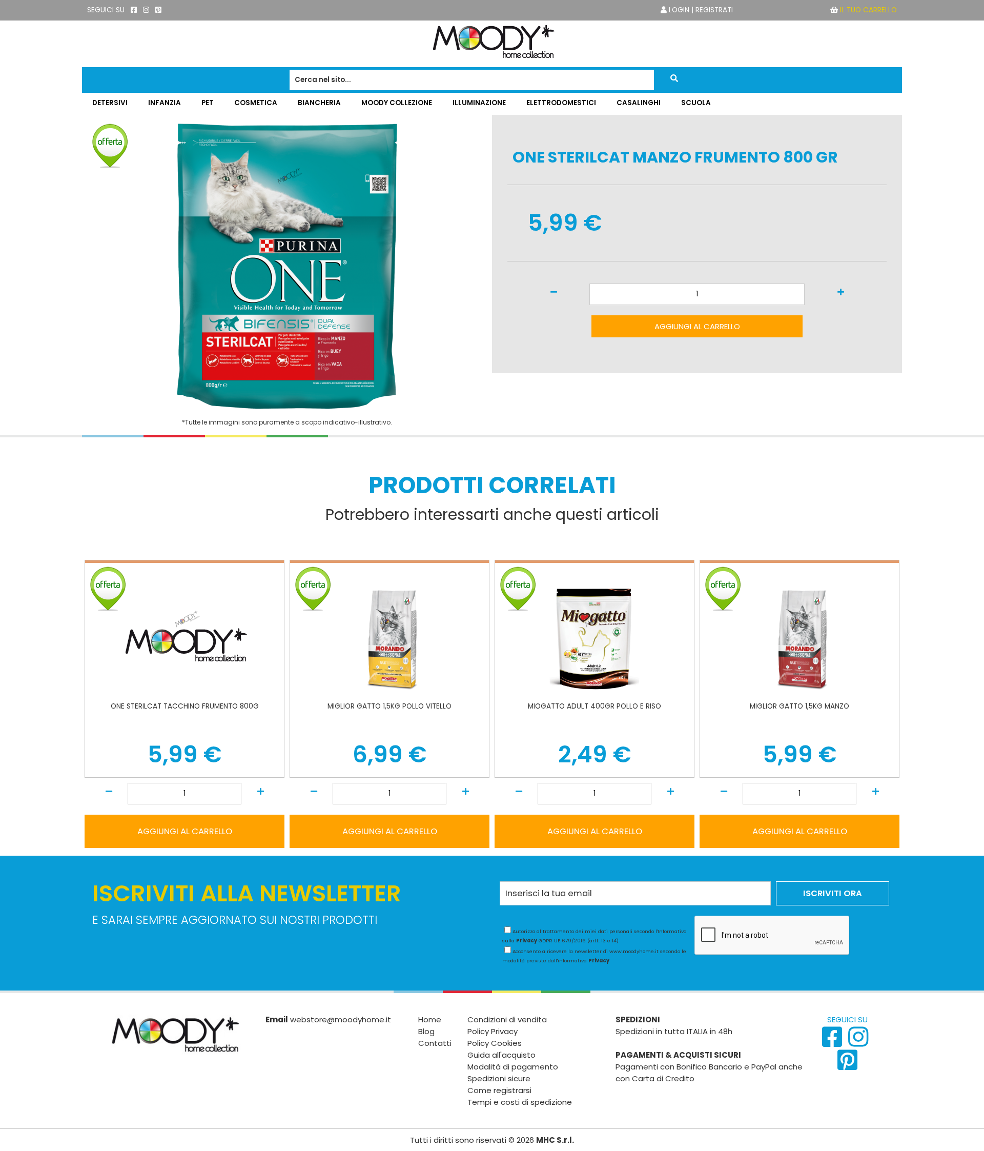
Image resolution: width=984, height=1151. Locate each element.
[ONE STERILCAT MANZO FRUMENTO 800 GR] (287, 406)
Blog (426, 1031)
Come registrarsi (499, 1090)
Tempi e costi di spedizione (519, 1102)
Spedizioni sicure (498, 1078)
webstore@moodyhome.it (340, 1019)
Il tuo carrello (868, 10)
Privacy (526, 940)
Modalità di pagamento (512, 1066)
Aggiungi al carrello (697, 326)
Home (429, 1019)
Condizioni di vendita (507, 1019)
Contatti (435, 1043)
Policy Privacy (492, 1031)
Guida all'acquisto (501, 1054)
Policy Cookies (494, 1043)
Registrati (714, 10)
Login (679, 10)
